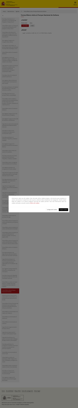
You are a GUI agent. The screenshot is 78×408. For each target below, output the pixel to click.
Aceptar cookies (63, 209)
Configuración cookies (52, 209)
